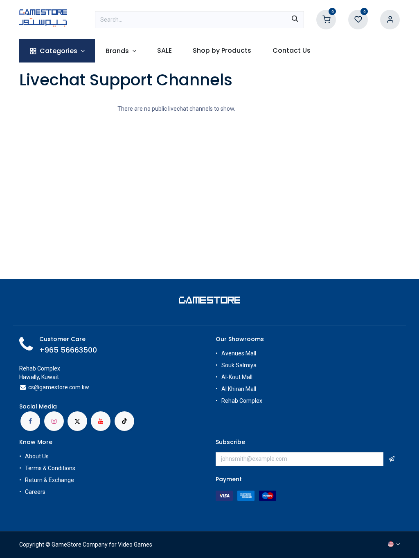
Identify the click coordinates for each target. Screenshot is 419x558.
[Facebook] (30, 421)
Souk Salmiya (239, 365)
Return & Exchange (49, 480)
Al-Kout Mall (236, 377)
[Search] (295, 19)
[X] (77, 421)
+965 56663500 (68, 350)
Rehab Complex (241, 400)
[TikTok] (124, 421)
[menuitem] (57, 50)
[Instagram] (54, 421)
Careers (36, 492)
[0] (326, 19)
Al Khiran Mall (238, 389)
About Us (37, 456)
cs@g (35, 387)
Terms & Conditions (50, 468)
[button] (391, 459)
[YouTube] (100, 421)
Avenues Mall (238, 353)
